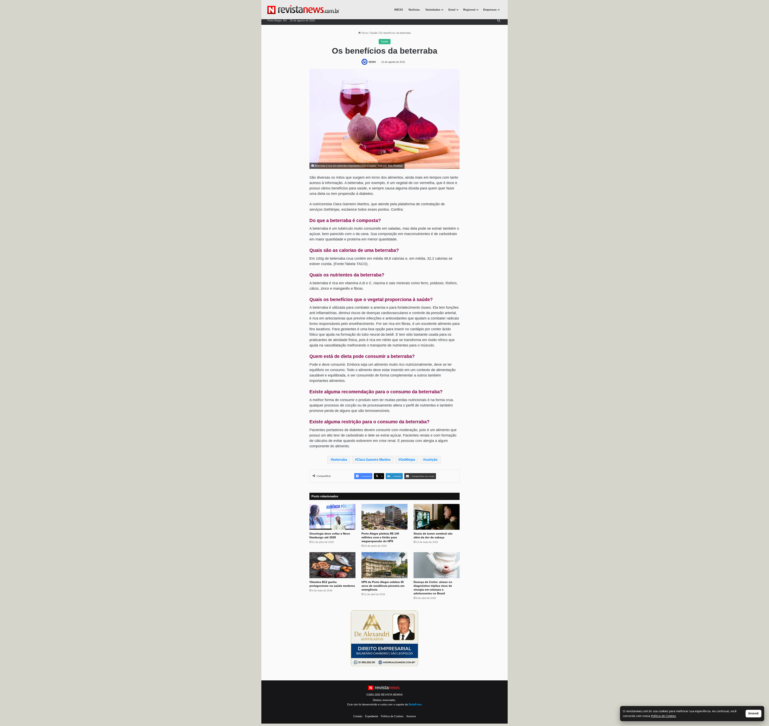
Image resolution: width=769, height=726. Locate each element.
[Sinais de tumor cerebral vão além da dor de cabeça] (437, 517)
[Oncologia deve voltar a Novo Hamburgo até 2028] (332, 517)
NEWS (372, 62)
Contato (357, 716)
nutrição (431, 459)
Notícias (414, 9)
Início (364, 32)
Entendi (753, 713)
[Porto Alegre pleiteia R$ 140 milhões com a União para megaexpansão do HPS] (384, 517)
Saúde (373, 32)
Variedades (432, 9)
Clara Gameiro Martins (374, 459)
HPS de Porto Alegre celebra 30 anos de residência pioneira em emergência (382, 585)
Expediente (371, 716)
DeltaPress (415, 704)
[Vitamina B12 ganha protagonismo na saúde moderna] (332, 565)
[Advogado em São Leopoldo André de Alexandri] (384, 638)
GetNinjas (407, 459)
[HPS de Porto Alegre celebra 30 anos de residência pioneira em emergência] (384, 565)
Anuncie (411, 716)
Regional (469, 9)
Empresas (490, 9)
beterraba (339, 459)
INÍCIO (398, 9)
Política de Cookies (392, 716)
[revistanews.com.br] (303, 9)
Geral (451, 9)
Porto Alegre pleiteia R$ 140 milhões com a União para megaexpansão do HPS (380, 537)
